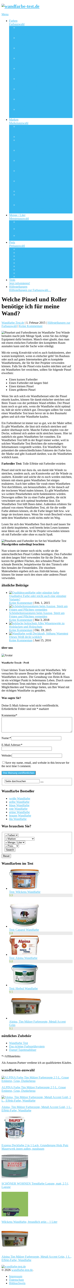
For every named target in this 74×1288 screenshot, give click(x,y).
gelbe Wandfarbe (19, 801)
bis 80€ (21, 273)
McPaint (42, 174)
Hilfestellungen (30, 288)
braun (40, 51)
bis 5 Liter (30, 223)
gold (40, 62)
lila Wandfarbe (18, 819)
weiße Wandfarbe (19, 798)
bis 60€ (21, 266)
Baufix (21, 136)
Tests (19, 281)
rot (40, 103)
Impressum (15, 1276)
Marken (18, 121)
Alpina (42, 130)
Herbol (42, 164)
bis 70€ (21, 269)
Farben (16, 22)
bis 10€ (21, 249)
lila (40, 92)
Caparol (42, 143)
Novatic (42, 184)
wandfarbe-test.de (22, 1270)
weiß (40, 31)
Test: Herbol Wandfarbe (23, 988)
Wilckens (42, 208)
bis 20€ (21, 252)
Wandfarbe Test (18, 1043)
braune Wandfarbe (20, 815)
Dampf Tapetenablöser (22, 1049)
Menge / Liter (19, 216)
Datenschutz (16, 1279)
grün (40, 82)
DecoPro (42, 154)
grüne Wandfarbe (19, 812)
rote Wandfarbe (18, 808)
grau (40, 72)
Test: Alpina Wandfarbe (23, 958)
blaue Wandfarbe (19, 805)
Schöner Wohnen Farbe (31, 191)
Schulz (42, 198)
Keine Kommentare (31, 326)
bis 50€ (21, 262)
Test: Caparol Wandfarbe (24, 929)
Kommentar (9, 715)
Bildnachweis (17, 1283)
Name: (6, 738)
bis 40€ (21, 259)
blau (40, 41)
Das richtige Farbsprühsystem (27, 1046)
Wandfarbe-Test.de (13, 322)
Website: (7, 755)
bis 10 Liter (31, 230)
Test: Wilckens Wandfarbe (24, 891)
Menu (5, 14)
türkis (40, 113)
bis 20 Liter (31, 237)
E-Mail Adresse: (12, 744)
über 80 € (22, 276)
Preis (17, 244)
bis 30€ (21, 256)
